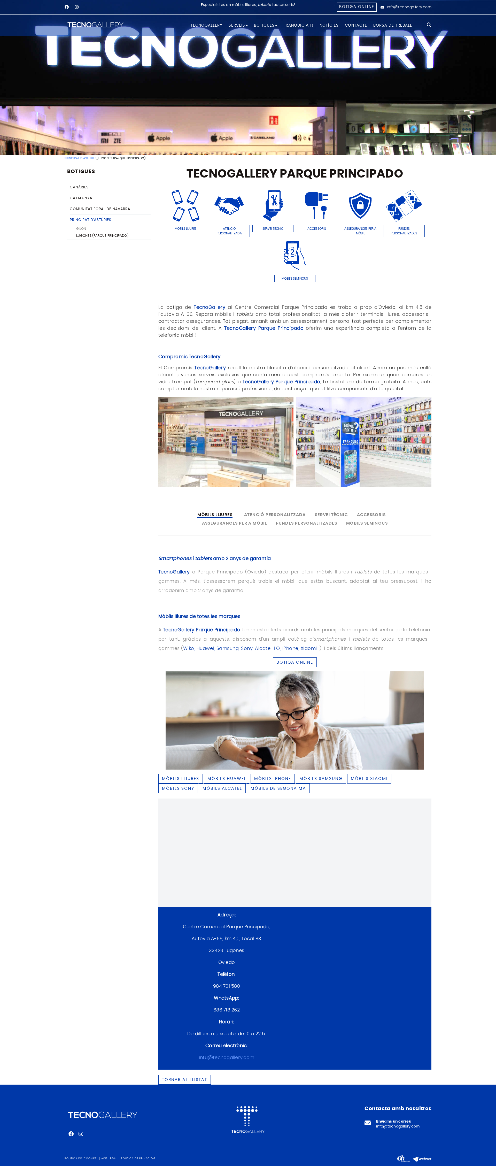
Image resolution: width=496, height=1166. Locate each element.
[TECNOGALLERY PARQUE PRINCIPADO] (226, 442)
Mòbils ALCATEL (222, 788)
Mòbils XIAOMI (369, 779)
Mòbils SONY (178, 788)
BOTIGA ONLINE (294, 662)
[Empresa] (96, 24)
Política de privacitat (138, 1158)
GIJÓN (81, 229)
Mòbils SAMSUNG (320, 779)
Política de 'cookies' (81, 1158)
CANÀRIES (79, 187)
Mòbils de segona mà (278, 788)
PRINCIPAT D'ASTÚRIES (80, 158)
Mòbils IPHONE (272, 779)
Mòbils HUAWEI (226, 779)
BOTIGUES (81, 171)
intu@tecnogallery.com (226, 1057)
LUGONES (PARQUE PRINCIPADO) (102, 235)
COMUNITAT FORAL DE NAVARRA (100, 209)
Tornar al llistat (184, 1080)
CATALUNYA (81, 198)
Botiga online (356, 7)
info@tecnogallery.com (409, 7)
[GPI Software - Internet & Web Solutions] (422, 1158)
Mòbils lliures (180, 779)
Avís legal (109, 1158)
